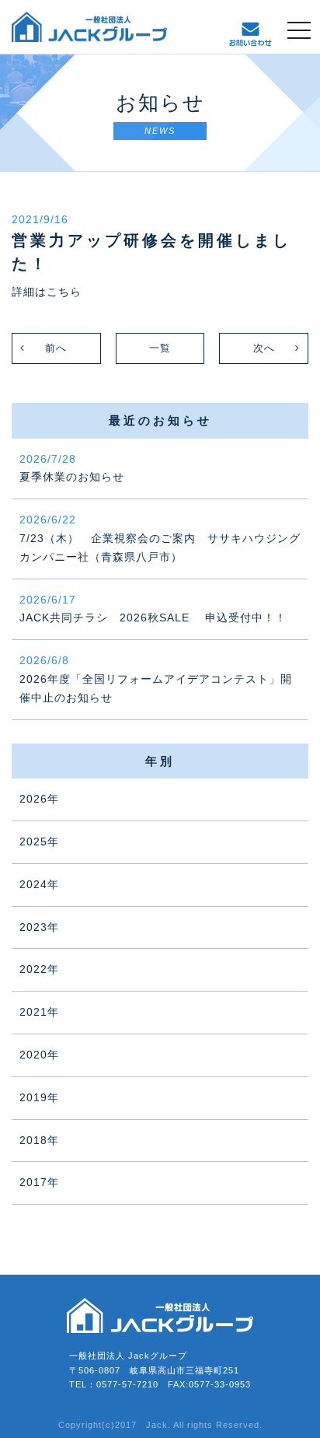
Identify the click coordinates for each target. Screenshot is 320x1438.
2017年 (39, 1182)
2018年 (39, 1140)
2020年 (39, 1054)
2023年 (39, 927)
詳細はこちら (47, 291)
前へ (56, 348)
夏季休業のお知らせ (71, 468)
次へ (264, 348)
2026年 (39, 798)
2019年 (39, 1097)
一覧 (160, 348)
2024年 (39, 884)
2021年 (39, 1012)
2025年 (39, 841)
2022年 (39, 969)
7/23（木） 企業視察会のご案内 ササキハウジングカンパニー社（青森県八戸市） (160, 538)
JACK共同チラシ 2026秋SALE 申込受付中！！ (153, 609)
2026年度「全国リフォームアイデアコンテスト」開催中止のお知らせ (155, 679)
